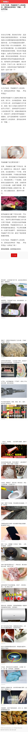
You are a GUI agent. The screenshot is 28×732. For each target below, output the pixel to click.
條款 (11, 729)
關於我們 (2, 729)
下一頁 (14, 255)
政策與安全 (7, 729)
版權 (15, 729)
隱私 (13, 729)
